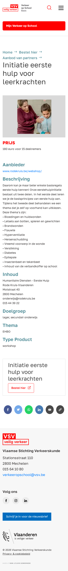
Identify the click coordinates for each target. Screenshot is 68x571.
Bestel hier (28, 52)
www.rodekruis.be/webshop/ (22, 171)
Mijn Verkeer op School (21, 25)
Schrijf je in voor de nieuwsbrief (27, 516)
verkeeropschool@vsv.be (24, 474)
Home (8, 52)
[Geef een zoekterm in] (49, 8)
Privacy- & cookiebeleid (16, 553)
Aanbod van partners (20, 58)
